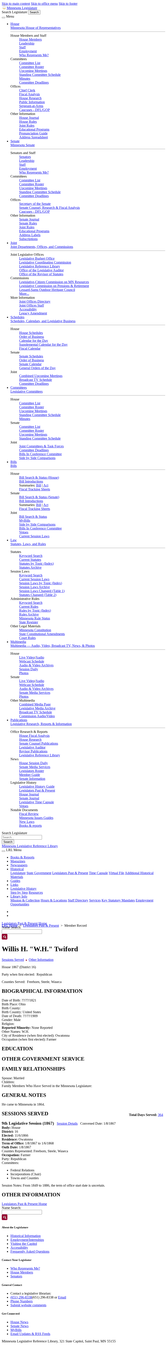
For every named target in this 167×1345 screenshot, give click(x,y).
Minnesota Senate (22, 145)
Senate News (19, 1326)
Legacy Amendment (33, 313)
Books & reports (30, 825)
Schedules (17, 317)
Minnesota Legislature (22, 8)
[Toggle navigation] (3, 17)
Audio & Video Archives (36, 665)
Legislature (18, 873)
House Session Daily (33, 763)
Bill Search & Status (33, 516)
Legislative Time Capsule (36, 802)
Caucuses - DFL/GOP (34, 110)
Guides (15, 881)
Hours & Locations (54, 900)
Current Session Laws (34, 536)
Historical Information (25, 1236)
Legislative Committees (26, 391)
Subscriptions (28, 239)
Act (45, 485)
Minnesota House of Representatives (35, 28)
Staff (22, 47)
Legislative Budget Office (37, 258)
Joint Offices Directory (34, 301)
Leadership (26, 43)
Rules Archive (29, 614)
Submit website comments (28, 1305)
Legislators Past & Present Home (24, 923)
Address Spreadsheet (33, 137)
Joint (13, 243)
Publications (18, 720)
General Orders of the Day (37, 368)
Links (14, 885)
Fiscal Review (29, 814)
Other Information (41, 959)
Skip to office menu (44, 3)
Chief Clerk (27, 90)
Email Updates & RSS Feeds (30, 1334)
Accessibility (28, 309)
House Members (30, 39)
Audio (39, 657)
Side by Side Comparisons (37, 458)
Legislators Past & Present (37, 790)
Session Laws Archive (34, 587)
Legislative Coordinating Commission (45, 262)
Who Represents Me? (34, 55)
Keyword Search (30, 556)
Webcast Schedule (31, 661)
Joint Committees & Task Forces (41, 446)
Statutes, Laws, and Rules (28, 544)
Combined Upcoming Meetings (40, 376)
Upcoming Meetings (33, 71)
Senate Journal (29, 219)
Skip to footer (68, 3)
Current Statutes (30, 559)
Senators (25, 157)
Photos (23, 673)
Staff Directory (78, 900)
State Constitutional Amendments (42, 634)
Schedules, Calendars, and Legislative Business (42, 321)
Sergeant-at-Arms (31, 106)
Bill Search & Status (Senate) (39, 497)
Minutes (24, 78)
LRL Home (10, 925)
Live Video (27, 657)
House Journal (29, 118)
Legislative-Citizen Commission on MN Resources (54, 282)
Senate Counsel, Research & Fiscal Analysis (49, 207)
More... (24, 294)
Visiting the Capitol (23, 1243)
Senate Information (32, 778)
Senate (15, 141)
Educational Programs (34, 129)
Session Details (67, 1123)
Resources (36, 892)
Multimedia (18, 642)
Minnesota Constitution (35, 630)
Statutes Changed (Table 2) (37, 595)
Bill (38, 485)
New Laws (26, 822)
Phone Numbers (21, 1301)
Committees (18, 387)
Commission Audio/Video (37, 716)
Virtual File (116, 873)
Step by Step (19, 892)
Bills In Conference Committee (40, 454)
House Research (30, 98)
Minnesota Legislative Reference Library (30, 846)
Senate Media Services (34, 692)
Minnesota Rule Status (34, 618)
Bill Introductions (31, 481)
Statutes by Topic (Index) (36, 563)
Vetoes (23, 532)
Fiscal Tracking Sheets (34, 489)
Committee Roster (31, 67)
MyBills (24, 520)
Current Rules (28, 606)
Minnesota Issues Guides (36, 818)
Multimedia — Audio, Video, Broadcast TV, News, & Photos (52, 646)
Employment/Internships (27, 1240)
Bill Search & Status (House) (39, 477)
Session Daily (28, 669)
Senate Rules (28, 223)
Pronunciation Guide (33, 133)
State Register (28, 622)
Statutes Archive (30, 567)
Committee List (29, 63)
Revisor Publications (33, 751)
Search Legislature (14, 12)
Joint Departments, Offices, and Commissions (41, 247)
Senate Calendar (30, 364)
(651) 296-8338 (21, 1297)
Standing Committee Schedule (40, 74)
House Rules (28, 121)
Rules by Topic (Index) (35, 610)
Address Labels (29, 235)
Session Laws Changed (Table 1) (42, 591)
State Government (39, 873)
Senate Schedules (31, 356)
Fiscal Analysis (29, 94)
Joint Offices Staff (31, 305)
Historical (17, 869)
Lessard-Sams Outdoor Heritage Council (47, 290)
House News (19, 1322)
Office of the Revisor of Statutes (41, 274)
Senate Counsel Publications (38, 743)
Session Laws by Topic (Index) (40, 583)
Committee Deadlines (34, 82)
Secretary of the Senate (35, 204)
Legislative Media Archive (37, 708)
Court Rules (27, 638)
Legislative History (23, 888)
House (14, 24)
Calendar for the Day (33, 340)
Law (13, 540)
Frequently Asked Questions (29, 1251)
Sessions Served (13, 959)
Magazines (17, 861)
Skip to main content (16, 3)
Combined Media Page (35, 704)
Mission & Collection (25, 900)
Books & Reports (22, 857)
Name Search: (11, 1208)
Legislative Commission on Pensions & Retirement (54, 286)
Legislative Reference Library (39, 266)
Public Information (32, 102)
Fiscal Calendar (29, 348)
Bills (13, 462)
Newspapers (18, 865)
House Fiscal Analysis (34, 735)
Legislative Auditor (32, 747)
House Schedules (31, 333)
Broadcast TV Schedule (35, 380)
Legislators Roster (31, 771)
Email (62, 1297)
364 (160, 1115)
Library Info (18, 896)
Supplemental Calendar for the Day (43, 344)
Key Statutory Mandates (118, 900)
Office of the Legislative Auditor (41, 270)
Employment (28, 51)
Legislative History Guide (37, 786)
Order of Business (31, 337)
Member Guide (29, 775)
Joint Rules (26, 125)
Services (95, 900)
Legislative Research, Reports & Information (41, 724)
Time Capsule (98, 873)
